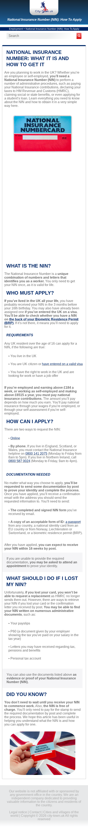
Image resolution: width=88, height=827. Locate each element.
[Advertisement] (44, 210)
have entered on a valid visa (62, 364)
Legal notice (18, 812)
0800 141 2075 (36, 453)
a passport (73, 522)
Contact (35, 812)
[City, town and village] (44, 7)
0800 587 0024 (19, 461)
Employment (16, 28)
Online (15, 438)
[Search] (79, 36)
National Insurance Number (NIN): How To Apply (44, 19)
